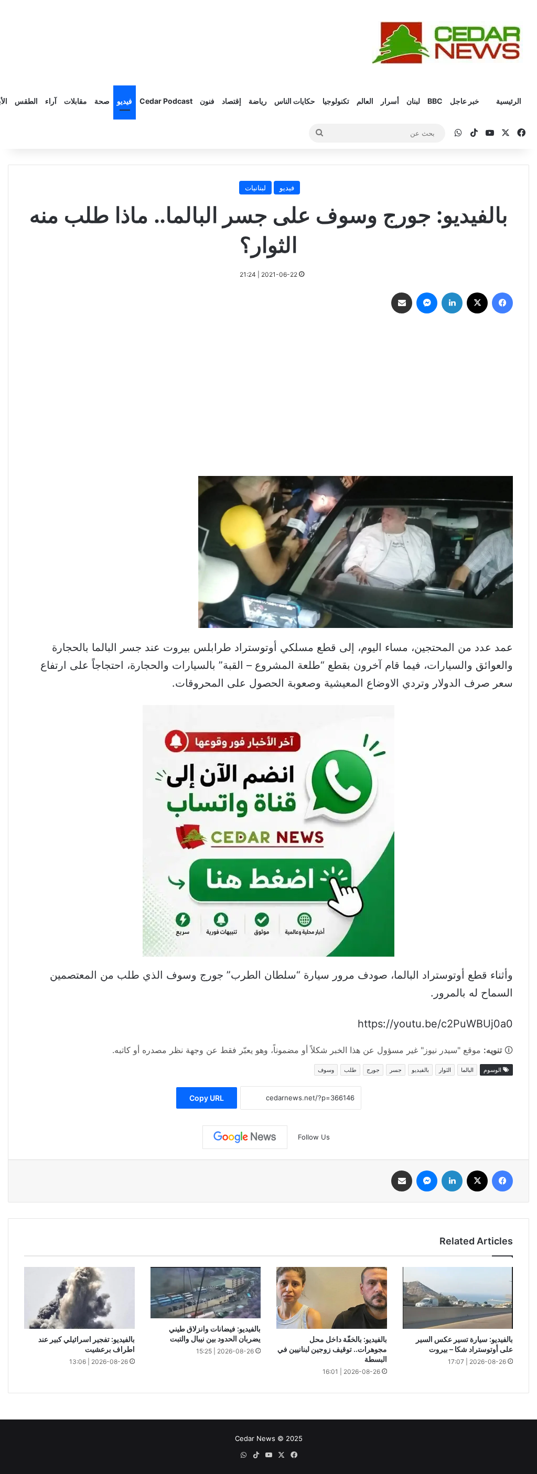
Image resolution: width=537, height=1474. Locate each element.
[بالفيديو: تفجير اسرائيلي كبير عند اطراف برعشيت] (79, 1298)
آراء (51, 100)
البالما (467, 1070)
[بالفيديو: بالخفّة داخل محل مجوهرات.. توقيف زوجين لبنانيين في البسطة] (331, 1298)
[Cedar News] (450, 42)
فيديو (124, 100)
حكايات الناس (294, 100)
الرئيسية (508, 100)
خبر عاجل (464, 100)
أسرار (390, 100)
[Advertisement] (268, 397)
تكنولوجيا (336, 100)
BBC (435, 100)
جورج (373, 1070)
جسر (396, 1070)
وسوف (326, 1070)
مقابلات (75, 100)
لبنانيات (255, 187)
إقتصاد (231, 100)
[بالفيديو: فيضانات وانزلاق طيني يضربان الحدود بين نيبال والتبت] (206, 1293)
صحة (102, 100)
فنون (207, 100)
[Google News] (244, 1136)
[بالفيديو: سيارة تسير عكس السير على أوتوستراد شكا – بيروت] (458, 1298)
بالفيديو (420, 1070)
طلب (350, 1070)
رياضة (258, 100)
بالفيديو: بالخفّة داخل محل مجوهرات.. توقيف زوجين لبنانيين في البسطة (332, 1349)
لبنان (413, 100)
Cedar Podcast (165, 100)
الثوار (445, 1070)
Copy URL (206, 1097)
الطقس (26, 100)
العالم (365, 100)
